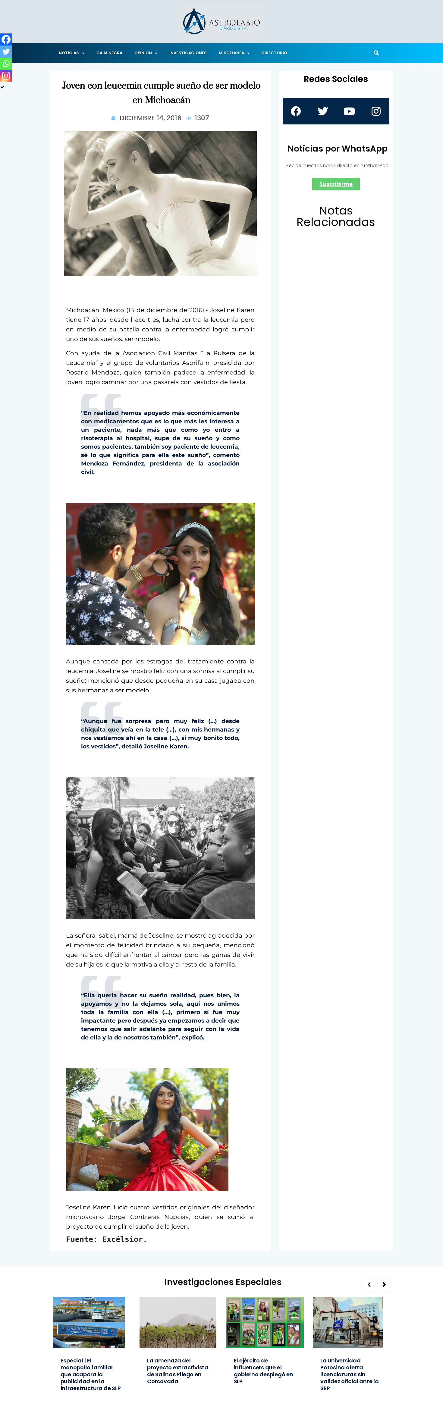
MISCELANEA (231, 53)
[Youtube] (349, 111)
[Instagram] (6, 76)
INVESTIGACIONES (188, 53)
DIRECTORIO (274, 53)
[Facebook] (6, 39)
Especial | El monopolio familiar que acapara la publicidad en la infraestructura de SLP (91, 1374)
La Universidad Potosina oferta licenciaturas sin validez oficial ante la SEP (349, 1374)
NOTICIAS (69, 53)
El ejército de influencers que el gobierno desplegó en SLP (263, 1371)
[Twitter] (6, 51)
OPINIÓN (143, 53)
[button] (376, 53)
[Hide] (2, 87)
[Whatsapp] (6, 64)
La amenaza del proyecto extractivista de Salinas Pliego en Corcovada (177, 1371)
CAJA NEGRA (109, 53)
